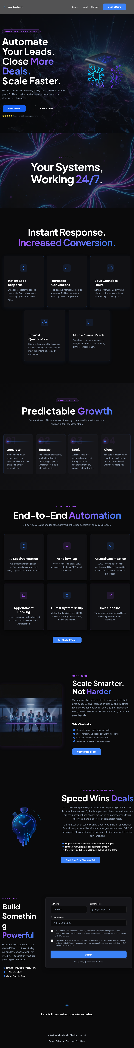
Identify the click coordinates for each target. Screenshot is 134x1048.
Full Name (55, 904)
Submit (88, 954)
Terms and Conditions (95, 962)
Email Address (96, 904)
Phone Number (57, 917)
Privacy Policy (79, 962)
